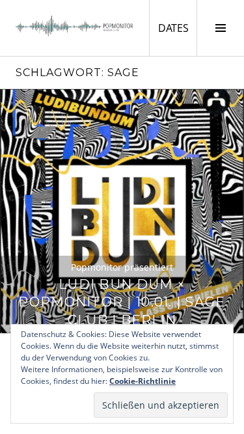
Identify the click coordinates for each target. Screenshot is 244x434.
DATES (177, 27)
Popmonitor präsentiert (122, 267)
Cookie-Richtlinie (142, 381)
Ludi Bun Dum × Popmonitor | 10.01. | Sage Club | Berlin (121, 302)
